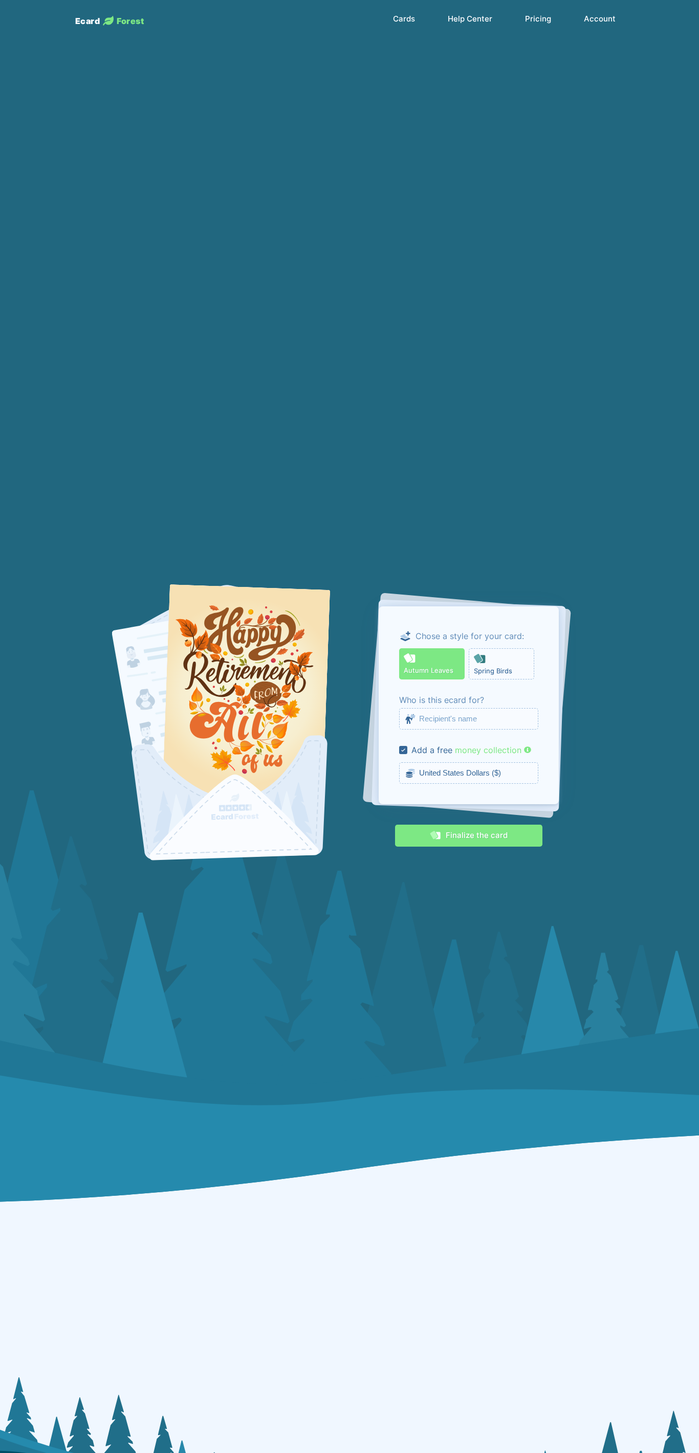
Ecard (109, 21)
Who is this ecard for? (441, 700)
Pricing (538, 19)
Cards (404, 19)
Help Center (470, 19)
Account (600, 19)
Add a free (431, 750)
